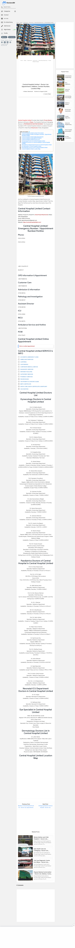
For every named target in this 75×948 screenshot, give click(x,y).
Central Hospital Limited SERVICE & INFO (32, 138)
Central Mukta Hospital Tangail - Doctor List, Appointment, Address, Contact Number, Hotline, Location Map (68, 76)
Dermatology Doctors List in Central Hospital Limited (34, 147)
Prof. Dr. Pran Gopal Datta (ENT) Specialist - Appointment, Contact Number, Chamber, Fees (68, 110)
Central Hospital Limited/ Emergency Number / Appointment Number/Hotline (36, 135)
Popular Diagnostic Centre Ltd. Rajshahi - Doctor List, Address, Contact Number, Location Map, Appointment (68, 117)
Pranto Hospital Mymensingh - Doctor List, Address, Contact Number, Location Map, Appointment (68, 130)
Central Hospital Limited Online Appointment (32, 137)
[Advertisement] (45, 10)
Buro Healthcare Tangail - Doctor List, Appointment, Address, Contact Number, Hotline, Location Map (68, 83)
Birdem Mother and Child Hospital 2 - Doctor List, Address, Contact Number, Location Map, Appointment (42, 838)
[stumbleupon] (7, 42)
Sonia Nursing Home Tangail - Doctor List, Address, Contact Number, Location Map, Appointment (68, 97)
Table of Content (24, 131)
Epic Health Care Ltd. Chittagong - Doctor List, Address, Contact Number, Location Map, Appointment (42, 849)
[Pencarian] (2, 7)
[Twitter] (10, 42)
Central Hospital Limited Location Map (31, 149)
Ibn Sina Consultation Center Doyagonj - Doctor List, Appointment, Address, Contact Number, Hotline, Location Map (68, 137)
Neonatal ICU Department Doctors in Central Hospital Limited (37, 144)
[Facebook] (2, 42)
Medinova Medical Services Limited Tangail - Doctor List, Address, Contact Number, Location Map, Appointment (68, 103)
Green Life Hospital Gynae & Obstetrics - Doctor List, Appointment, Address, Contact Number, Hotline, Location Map (68, 123)
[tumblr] (4, 42)
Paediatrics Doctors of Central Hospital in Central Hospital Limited (36, 143)
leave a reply (48, 94)
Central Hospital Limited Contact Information (33, 133)
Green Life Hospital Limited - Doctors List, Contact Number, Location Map (68, 90)
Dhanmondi (30, 91)
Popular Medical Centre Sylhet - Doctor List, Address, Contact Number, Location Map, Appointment (43, 872)
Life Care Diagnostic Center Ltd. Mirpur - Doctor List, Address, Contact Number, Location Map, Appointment (42, 861)
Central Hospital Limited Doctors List (31, 139)
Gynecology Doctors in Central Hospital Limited (33, 141)
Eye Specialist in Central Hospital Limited (31, 146)
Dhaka (25, 91)
